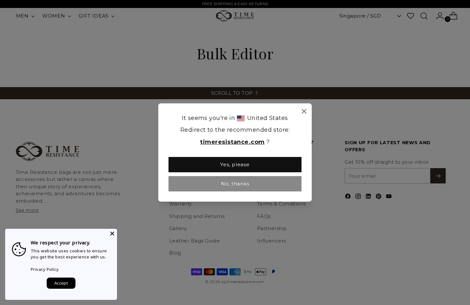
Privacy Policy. (45, 269)
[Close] (304, 112)
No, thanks (235, 184)
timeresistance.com (232, 141)
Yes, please (234, 164)
